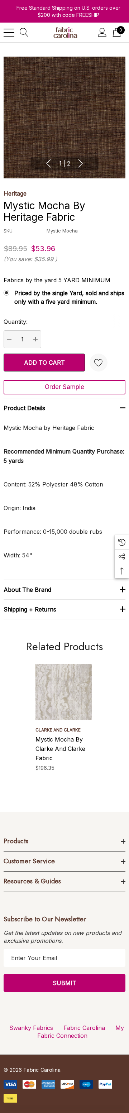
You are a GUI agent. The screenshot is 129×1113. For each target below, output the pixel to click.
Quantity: (16, 321)
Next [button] (80, 163)
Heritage (15, 193)
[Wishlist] (99, 362)
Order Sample (64, 386)
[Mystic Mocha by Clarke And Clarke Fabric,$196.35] (63, 692)
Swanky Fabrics (31, 1027)
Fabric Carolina (84, 1027)
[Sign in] (102, 32)
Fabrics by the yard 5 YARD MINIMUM (57, 280)
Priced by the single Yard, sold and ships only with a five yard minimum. (69, 297)
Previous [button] (48, 163)
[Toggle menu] (9, 32)
